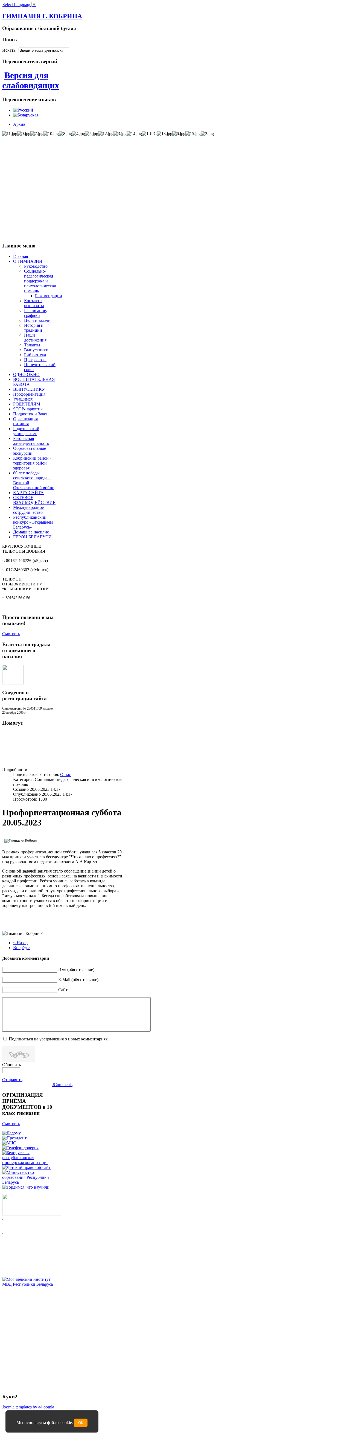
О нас (65, 774)
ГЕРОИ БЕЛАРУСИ (32, 537)
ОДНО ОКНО (26, 374)
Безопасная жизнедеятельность (31, 441)
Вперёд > (21, 947)
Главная (20, 256)
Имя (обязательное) (76, 969)
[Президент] (14, 1138)
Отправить (12, 1079)
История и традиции (33, 327)
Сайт (63, 989)
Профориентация (29, 394)
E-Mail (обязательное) (78, 979)
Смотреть (11, 633)
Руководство (36, 266)
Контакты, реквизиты (34, 303)
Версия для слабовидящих (30, 80)
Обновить (11, 1064)
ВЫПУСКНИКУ (29, 389)
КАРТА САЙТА (28, 492)
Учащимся (23, 399)
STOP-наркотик (28, 409)
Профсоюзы (35, 359)
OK (80, 1423)
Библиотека (35, 354)
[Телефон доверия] (20, 1147)
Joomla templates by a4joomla (28, 1407)
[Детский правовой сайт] (26, 1167)
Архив (19, 124)
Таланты (32, 345)
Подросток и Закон (31, 414)
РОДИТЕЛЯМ (26, 404)
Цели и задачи (37, 320)
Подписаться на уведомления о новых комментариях (58, 1039)
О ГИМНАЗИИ (27, 261)
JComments (62, 1084)
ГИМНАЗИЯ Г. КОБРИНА (42, 16)
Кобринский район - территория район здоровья (32, 463)
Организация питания (25, 421)
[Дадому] (11, 1133)
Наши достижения (35, 337)
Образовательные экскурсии (29, 451)
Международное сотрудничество (28, 510)
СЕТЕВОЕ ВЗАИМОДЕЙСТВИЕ (34, 500)
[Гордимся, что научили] (25, 1187)
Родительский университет (26, 431)
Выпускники (36, 350)
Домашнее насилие (31, 532)
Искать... (10, 50)
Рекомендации (48, 295)
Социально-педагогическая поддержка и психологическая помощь (40, 281)
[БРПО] (28, 1162)
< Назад (20, 942)
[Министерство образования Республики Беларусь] (28, 1182)
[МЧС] (9, 1143)
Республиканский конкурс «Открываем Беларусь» (33, 522)
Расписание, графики (35, 313)
